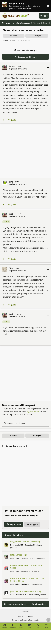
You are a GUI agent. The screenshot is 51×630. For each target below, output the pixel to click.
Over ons (25, 612)
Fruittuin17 (19, 594)
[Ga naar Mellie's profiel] (6, 581)
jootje (5, 40)
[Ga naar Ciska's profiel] (6, 568)
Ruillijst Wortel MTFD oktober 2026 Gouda (26, 566)
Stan (11, 268)
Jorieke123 (19, 545)
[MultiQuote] (3, 120)
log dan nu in (33, 411)
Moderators (21, 182)
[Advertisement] (25, 150)
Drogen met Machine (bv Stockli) (25, 541)
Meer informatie (7, 6)
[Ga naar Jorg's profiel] (4, 183)
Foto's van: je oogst (18, 555)
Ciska (17, 571)
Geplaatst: (33, 558)
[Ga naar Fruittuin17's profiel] (6, 593)
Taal (20, 616)
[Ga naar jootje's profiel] (4, 67)
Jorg (11, 182)
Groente (26, 40)
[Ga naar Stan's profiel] (4, 269)
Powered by (25, 620)
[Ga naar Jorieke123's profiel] (6, 545)
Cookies (30, 616)
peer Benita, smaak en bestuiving (25, 591)
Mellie (17, 584)
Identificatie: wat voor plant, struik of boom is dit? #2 (27, 579)
